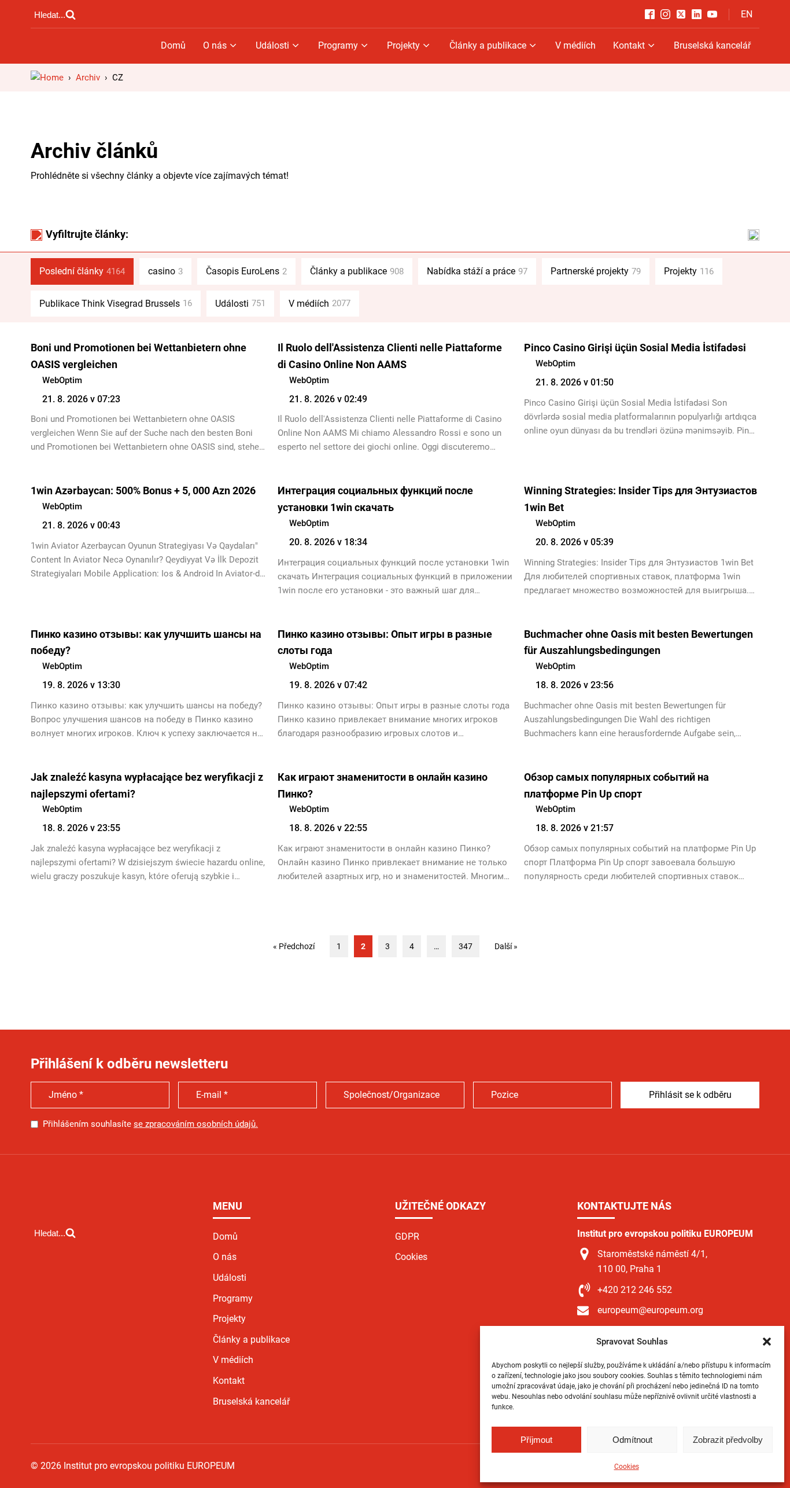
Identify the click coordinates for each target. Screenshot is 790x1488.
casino (165, 271)
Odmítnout (632, 1440)
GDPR (407, 1236)
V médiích (575, 45)
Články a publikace (487, 45)
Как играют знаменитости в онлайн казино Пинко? (383, 785)
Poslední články (82, 271)
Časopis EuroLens (246, 271)
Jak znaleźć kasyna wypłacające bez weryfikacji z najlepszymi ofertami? (147, 785)
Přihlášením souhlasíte (150, 1124)
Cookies (626, 1467)
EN (746, 14)
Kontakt (629, 45)
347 (465, 946)
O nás (215, 45)
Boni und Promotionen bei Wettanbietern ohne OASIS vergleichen (138, 355)
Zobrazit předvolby (728, 1440)
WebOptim (62, 380)
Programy (338, 45)
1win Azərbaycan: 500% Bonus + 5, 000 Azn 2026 (143, 490)
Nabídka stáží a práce (477, 271)
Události (272, 45)
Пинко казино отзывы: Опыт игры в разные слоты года (385, 642)
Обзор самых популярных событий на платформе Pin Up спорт (616, 785)
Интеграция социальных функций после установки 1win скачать (375, 498)
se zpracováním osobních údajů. (196, 1124)
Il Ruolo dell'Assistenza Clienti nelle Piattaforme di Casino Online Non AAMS (390, 355)
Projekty (403, 45)
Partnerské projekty (596, 271)
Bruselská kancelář (712, 45)
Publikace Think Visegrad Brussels (115, 303)
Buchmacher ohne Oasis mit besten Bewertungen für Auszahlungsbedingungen (638, 642)
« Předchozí (294, 946)
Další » (506, 946)
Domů (173, 45)
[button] (767, 1341)
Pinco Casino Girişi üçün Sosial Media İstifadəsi (635, 347)
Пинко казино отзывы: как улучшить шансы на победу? (146, 642)
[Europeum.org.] (47, 77)
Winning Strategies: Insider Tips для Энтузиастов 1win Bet (640, 498)
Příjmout (536, 1440)
